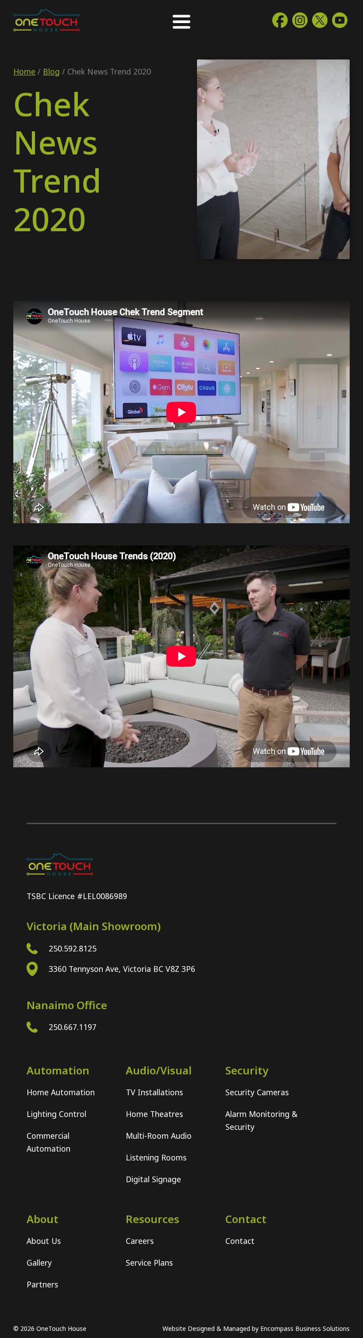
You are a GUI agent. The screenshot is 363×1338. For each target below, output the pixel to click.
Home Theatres (154, 1114)
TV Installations (154, 1092)
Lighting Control (56, 1114)
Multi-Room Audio (159, 1135)
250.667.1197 (73, 1027)
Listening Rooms (156, 1157)
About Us (44, 1240)
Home (24, 71)
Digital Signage (153, 1179)
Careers (140, 1240)
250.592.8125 (73, 948)
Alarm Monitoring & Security (261, 1120)
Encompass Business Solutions (305, 1328)
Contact (240, 1240)
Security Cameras (257, 1092)
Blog (51, 71)
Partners (42, 1284)
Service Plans (149, 1262)
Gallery (39, 1262)
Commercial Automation (48, 1142)
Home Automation (61, 1092)
